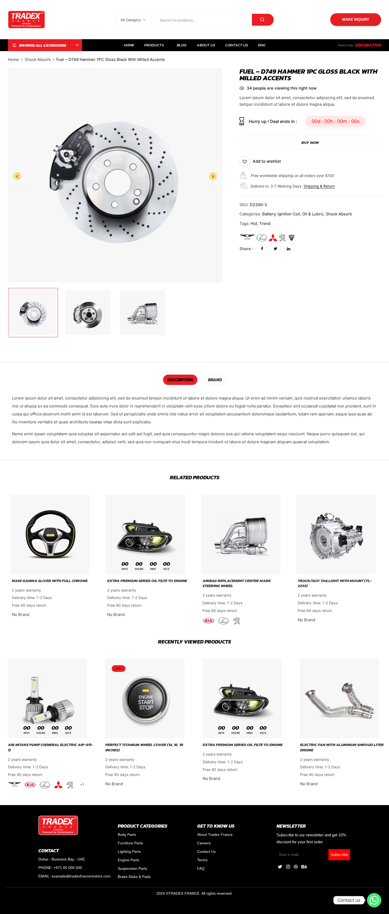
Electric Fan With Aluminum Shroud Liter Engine (342, 747)
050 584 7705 (368, 45)
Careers (204, 843)
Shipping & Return (319, 186)
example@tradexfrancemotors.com (81, 876)
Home (13, 59)
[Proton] (291, 237)
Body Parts (127, 834)
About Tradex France (215, 834)
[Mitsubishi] (273, 237)
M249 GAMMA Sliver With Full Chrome (50, 580)
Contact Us (206, 851)
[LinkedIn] (288, 248)
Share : (246, 248)
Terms (202, 860)
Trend (264, 223)
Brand (215, 379)
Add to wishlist (267, 161)
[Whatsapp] (374, 900)
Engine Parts (128, 860)
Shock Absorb (38, 59)
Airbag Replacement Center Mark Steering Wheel (236, 583)
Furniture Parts (130, 843)
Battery (268, 213)
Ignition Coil (289, 213)
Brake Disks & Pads (134, 877)
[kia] (209, 620)
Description (180, 379)
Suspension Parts (132, 868)
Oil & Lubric (313, 213)
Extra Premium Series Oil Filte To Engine (147, 580)
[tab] (180, 380)
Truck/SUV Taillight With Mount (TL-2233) (335, 583)
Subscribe (339, 854)
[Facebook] (262, 248)
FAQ (201, 868)
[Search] (263, 20)
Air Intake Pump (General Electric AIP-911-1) (50, 747)
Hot (254, 223)
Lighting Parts (129, 851)
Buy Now (310, 142)
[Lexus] (261, 237)
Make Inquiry (355, 19)
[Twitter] (275, 248)
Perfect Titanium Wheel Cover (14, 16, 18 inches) (144, 747)
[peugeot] (282, 237)
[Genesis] (247, 237)
